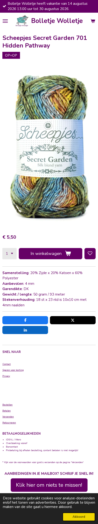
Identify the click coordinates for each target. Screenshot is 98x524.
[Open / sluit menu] (5, 21)
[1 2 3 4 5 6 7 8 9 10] (9, 253)
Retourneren (9, 422)
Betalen (6, 410)
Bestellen (7, 404)
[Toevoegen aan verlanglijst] (90, 253)
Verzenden (8, 416)
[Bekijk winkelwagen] (93, 21)
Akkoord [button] (79, 516)
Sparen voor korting (13, 370)
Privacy (6, 376)
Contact (6, 364)
